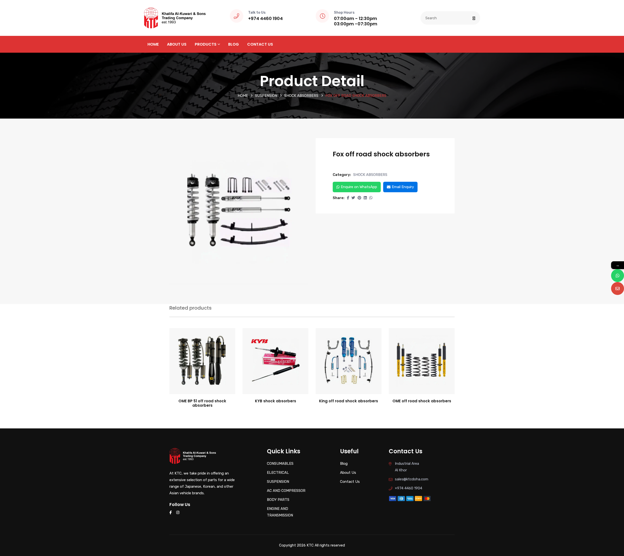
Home (153, 44)
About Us (176, 44)
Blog (233, 44)
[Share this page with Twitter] (353, 198)
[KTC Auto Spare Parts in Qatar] (175, 17)
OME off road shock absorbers (421, 401)
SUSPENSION (266, 95)
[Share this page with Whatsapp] (370, 198)
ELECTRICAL (278, 472)
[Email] (617, 288)
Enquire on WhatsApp (359, 187)
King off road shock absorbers (348, 401)
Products (205, 44)
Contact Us (260, 44)
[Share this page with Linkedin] (365, 198)
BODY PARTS (278, 499)
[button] (348, 198)
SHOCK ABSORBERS (301, 95)
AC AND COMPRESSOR (286, 490)
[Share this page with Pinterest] (359, 198)
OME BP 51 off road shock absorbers (202, 403)
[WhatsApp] (617, 275)
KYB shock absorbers (275, 401)
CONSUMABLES (280, 463)
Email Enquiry (403, 187)
